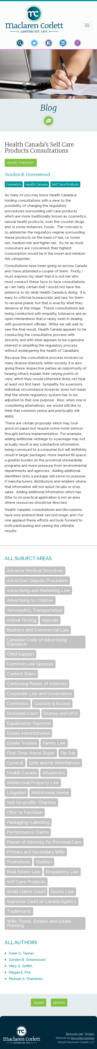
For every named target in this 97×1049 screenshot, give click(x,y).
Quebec (44, 861)
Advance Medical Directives (35, 570)
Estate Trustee (22, 743)
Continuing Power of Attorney (37, 683)
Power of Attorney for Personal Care (44, 842)
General (15, 762)
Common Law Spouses (30, 663)
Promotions (18, 861)
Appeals (50, 620)
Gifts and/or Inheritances (54, 762)
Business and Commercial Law (38, 629)
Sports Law (62, 891)
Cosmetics (13, 184)
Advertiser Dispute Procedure (37, 580)
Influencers (53, 772)
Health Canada (36, 184)
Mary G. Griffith (20, 966)
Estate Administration (28, 733)
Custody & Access (52, 703)
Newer (59, 1002)
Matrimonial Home (50, 792)
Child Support (20, 654)
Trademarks (19, 911)
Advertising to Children (30, 600)
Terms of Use (74, 1033)
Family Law (54, 743)
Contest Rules (21, 673)
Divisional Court (22, 713)
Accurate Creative (82, 1038)
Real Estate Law (23, 871)
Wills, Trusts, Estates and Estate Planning (39, 923)
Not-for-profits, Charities (31, 802)
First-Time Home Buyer (31, 752)
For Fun (68, 752)
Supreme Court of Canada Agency (41, 901)
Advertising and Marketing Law (38, 590)
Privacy (89, 1033)
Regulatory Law (62, 871)
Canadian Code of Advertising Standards (37, 642)
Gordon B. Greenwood (27, 174)
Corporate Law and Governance (39, 693)
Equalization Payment (29, 723)
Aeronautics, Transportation (34, 610)
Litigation (16, 792)
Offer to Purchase (25, 812)
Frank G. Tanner (21, 953)
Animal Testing (21, 620)
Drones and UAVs (61, 713)
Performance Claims (28, 832)
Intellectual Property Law (33, 782)
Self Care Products (65, 184)
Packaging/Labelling (28, 822)
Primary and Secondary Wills (36, 851)
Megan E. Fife (20, 972)
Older (38, 1002)
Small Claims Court (26, 891)
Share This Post (20, 162)
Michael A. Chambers (26, 979)
